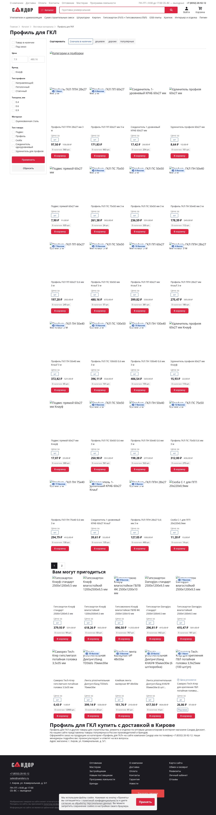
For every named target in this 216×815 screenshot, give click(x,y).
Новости (133, 783)
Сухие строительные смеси (59, 17)
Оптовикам (68, 2)
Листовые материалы (43, 26)
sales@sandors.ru (19, 778)
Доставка (31, 2)
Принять (145, 802)
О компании (16, 2)
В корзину (60, 155)
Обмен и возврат (178, 766)
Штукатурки (83, 17)
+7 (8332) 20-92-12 (196, 2)
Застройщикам (97, 771)
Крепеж (168, 17)
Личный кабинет (178, 775)
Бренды (93, 783)
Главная (14, 26)
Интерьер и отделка (186, 17)
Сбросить (28, 168)
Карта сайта (175, 762)
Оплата (42, 2)
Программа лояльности (103, 2)
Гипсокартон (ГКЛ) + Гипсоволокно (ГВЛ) (125, 17)
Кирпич (96, 17)
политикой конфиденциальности (100, 800)
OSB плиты (155, 17)
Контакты (54, 2)
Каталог (49, 10)
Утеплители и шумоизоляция (26, 17)
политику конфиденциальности (59, 804)
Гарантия (134, 779)
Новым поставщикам (100, 775)
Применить (28, 159)
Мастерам (82, 2)
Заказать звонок (148, 793)
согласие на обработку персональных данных (86, 803)
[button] (171, 10)
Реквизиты (175, 771)
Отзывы (173, 779)
